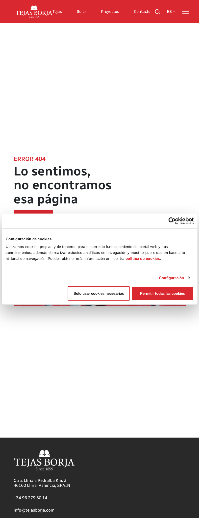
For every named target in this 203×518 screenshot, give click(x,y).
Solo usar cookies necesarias (99, 293)
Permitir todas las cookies (162, 293)
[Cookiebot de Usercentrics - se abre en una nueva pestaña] (172, 220)
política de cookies (143, 258)
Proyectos (110, 11)
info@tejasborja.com (34, 510)
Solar (81, 11)
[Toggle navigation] (185, 11)
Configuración (171, 277)
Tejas (57, 11)
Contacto (142, 11)
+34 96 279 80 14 (30, 497)
